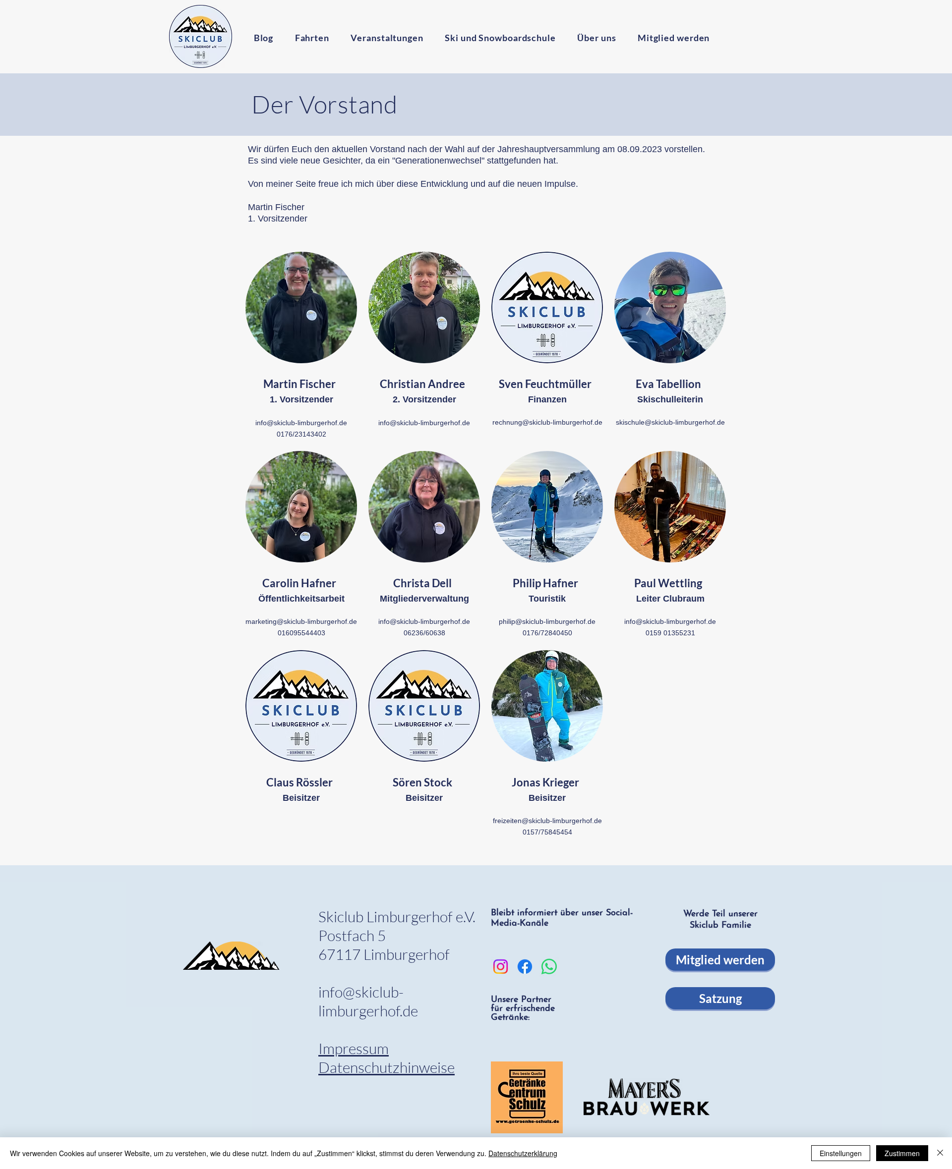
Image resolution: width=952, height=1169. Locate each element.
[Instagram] (500, 966)
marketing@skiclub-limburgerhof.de (301, 621)
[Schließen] (940, 1153)
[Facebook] (525, 966)
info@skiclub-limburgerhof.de (301, 423)
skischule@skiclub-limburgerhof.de (670, 422)
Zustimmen (902, 1153)
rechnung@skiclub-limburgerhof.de (547, 422)
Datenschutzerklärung (522, 1153)
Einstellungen (841, 1153)
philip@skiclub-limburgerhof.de (547, 621)
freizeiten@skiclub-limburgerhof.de (547, 821)
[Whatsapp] (549, 966)
